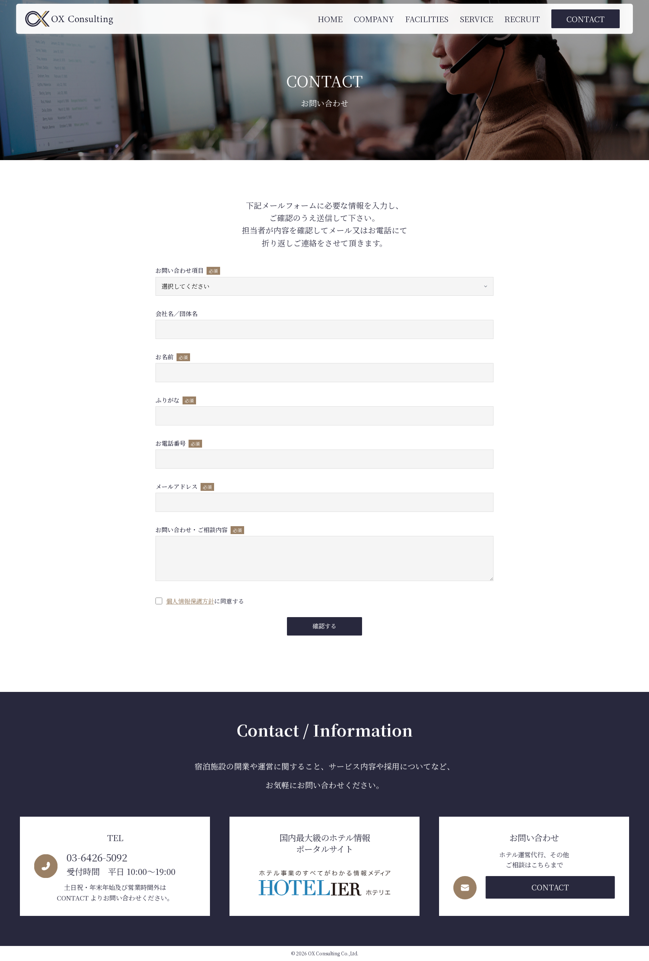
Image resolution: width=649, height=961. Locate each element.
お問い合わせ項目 (186, 271)
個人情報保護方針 (190, 601)
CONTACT (585, 18)
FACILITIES (426, 18)
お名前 (171, 357)
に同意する (205, 601)
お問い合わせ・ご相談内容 (198, 530)
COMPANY (374, 18)
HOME (330, 18)
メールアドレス (183, 487)
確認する (324, 626)
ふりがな (174, 400)
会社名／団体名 (176, 314)
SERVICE (476, 18)
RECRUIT (522, 18)
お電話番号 (177, 443)
